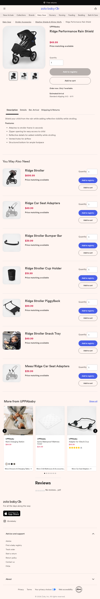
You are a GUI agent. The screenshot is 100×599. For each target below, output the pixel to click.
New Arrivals (8, 15)
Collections (21, 15)
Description (12, 110)
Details (23, 110)
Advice (8, 541)
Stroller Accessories (23, 22)
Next (95, 431)
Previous (5, 431)
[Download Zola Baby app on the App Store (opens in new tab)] (11, 513)
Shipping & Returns (50, 110)
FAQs (8, 566)
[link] (55, 36)
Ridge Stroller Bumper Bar (43, 236)
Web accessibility (66, 589)
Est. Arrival (34, 110)
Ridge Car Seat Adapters (42, 203)
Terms (29, 589)
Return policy (11, 558)
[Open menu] (4, 8)
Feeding (71, 15)
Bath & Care (93, 15)
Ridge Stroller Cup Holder (43, 268)
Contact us (10, 562)
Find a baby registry (14, 545)
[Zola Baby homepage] (50, 8)
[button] (70, 72)
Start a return (11, 554)
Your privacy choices (43, 589)
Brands (31, 15)
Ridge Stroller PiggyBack (42, 301)
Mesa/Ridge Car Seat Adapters (47, 366)
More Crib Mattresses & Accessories (50, 469)
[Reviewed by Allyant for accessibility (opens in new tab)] (79, 589)
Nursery (52, 15)
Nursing (62, 15)
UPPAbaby (55, 26)
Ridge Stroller (34, 170)
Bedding (81, 15)
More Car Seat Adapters (80, 469)
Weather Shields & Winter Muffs (48, 22)
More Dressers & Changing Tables (17, 469)
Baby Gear (42, 15)
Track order (10, 549)
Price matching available (61, 46)
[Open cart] (95, 8)
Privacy (21, 589)
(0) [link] (64, 36)
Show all (93, 401)
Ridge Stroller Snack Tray (43, 333)
